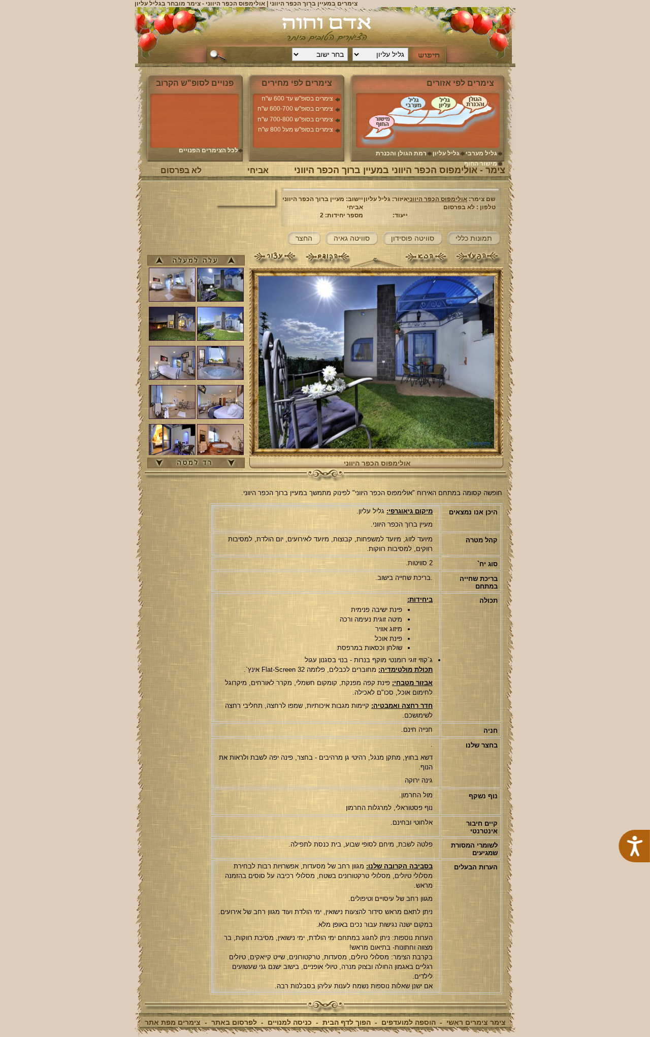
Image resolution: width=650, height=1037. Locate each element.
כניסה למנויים (290, 1022)
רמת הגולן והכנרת (401, 153)
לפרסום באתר (234, 1022)
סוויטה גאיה (352, 238)
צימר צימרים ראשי (476, 1022)
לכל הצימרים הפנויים (208, 150)
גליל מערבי (481, 153)
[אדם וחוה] (325, 30)
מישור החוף (480, 163)
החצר (304, 238)
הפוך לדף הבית (346, 1022)
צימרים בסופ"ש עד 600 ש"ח (297, 98)
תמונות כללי (474, 238)
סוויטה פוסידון (412, 238)
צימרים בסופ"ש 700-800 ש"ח (295, 119)
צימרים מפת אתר (173, 1022)
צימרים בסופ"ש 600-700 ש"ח (295, 108)
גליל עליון (446, 153)
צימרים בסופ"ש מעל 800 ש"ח (295, 129)
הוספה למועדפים (408, 1022)
